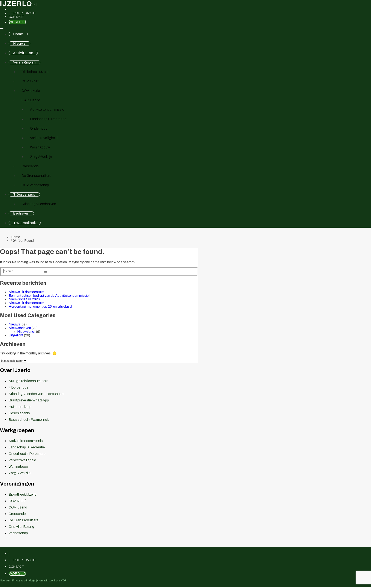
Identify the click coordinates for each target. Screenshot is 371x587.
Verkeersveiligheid (44, 138)
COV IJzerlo (30, 90)
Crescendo (30, 166)
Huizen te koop (20, 406)
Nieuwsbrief (26, 331)
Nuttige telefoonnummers (28, 381)
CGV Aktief (30, 81)
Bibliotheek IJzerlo (35, 72)
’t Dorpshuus (24, 194)
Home (18, 34)
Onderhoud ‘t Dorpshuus (27, 453)
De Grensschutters (36, 175)
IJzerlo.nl (5, 580)
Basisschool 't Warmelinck (29, 419)
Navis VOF (60, 580)
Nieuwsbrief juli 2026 (24, 299)
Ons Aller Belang (21, 526)
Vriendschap (18, 533)
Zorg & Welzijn (41, 157)
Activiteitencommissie (47, 109)
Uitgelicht (16, 335)
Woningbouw (40, 147)
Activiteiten (23, 53)
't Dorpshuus (18, 387)
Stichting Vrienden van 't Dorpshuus (36, 394)
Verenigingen (24, 62)
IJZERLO (18, 4)
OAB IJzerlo (30, 100)
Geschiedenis (19, 413)
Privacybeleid (19, 580)
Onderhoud (38, 128)
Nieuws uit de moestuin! (26, 292)
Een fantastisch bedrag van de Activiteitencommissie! (49, 295)
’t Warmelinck (24, 223)
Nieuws (19, 43)
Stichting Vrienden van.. (39, 204)
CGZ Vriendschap (35, 185)
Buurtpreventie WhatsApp (29, 400)
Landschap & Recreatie (48, 119)
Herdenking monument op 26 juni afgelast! (40, 306)
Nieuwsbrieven (20, 328)
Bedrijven (21, 213)
